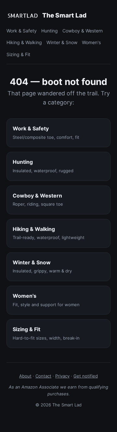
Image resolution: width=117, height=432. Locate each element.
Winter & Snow (61, 42)
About (25, 375)
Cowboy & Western (82, 30)
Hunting (49, 30)
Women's (91, 42)
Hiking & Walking (24, 42)
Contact (43, 375)
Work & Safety (21, 30)
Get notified (85, 375)
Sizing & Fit (18, 54)
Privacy (62, 375)
